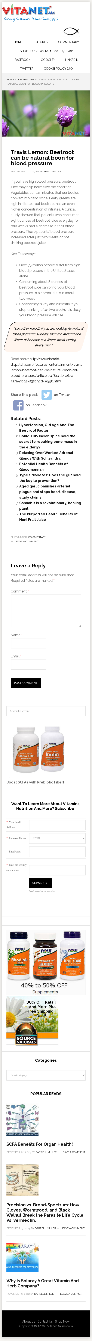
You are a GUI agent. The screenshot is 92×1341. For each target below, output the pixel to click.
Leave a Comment (27, 541)
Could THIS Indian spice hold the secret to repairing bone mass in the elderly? (48, 441)
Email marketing (36, 891)
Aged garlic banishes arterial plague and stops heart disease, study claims (47, 491)
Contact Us (45, 1321)
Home (10, 79)
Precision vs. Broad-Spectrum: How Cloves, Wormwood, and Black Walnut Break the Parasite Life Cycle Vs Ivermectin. (44, 1212)
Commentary (25, 79)
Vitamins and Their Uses (45, 13)
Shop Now (62, 1321)
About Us (28, 1321)
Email (16, 656)
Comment (20, 591)
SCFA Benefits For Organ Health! (39, 1144)
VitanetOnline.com (60, 1326)
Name (16, 635)
